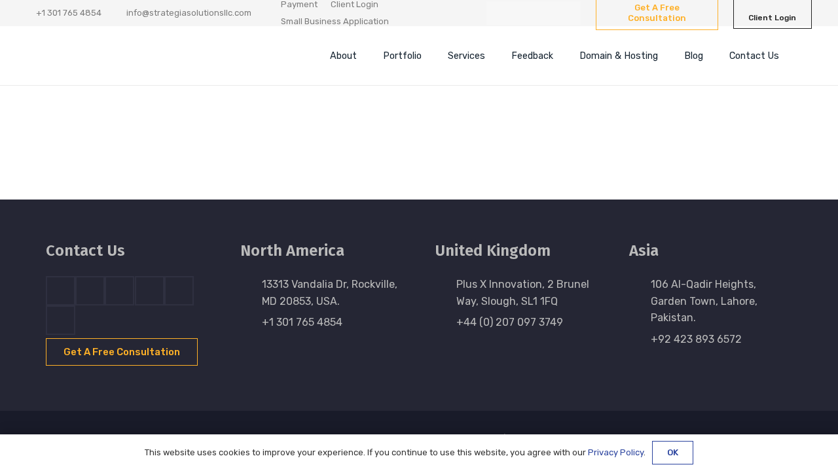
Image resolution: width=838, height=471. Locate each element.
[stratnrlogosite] (134, 55)
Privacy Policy (616, 452)
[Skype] (149, 290)
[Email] (60, 320)
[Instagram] (545, 13)
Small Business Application (335, 21)
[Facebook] (498, 13)
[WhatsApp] (569, 13)
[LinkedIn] (522, 13)
